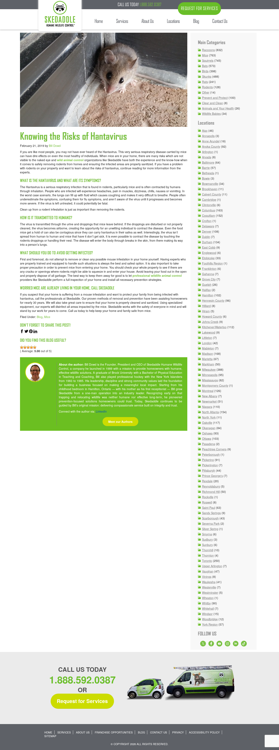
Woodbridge (210, 619)
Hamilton (207, 295)
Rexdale (207, 481)
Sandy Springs (211, 513)
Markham (208, 364)
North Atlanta (210, 412)
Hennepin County (213, 300)
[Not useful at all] (21, 347)
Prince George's (212, 476)
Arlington (207, 152)
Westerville (209, 587)
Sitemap (50, 736)
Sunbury (207, 545)
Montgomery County (215, 385)
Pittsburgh (208, 470)
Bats (205, 66)
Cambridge (209, 200)
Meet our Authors (120, 422)
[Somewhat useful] (25, 347)
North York (209, 417)
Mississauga (210, 380)
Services (64, 732)
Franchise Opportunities (114, 732)
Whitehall (208, 608)
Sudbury (207, 539)
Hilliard (206, 306)
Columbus (208, 210)
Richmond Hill (211, 492)
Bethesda (208, 173)
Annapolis (208, 136)
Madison (207, 354)
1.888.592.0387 (150, 4)
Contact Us (158, 732)
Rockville (207, 497)
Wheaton (208, 598)
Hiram (206, 311)
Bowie (206, 178)
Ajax (205, 130)
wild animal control (70, 160)
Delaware (208, 226)
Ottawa (206, 438)
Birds (205, 71)
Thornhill (207, 550)
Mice (47, 317)
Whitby (206, 603)
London (207, 343)
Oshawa (207, 433)
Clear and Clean (212, 103)
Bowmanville (210, 184)
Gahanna (208, 274)
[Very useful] (34, 347)
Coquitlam (208, 215)
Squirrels (207, 60)
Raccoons (208, 50)
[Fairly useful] (31, 347)
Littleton (207, 338)
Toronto (207, 561)
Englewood (209, 253)
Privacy (178, 732)
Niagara (207, 407)
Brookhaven (210, 189)
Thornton (208, 555)
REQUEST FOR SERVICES (199, 8)
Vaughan (207, 571)
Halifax (206, 290)
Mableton (208, 348)
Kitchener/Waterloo (214, 327)
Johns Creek (210, 322)
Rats (205, 82)
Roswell (207, 502)
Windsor (207, 614)
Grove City (209, 279)
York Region (210, 624)
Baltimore (208, 162)
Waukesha (208, 582)
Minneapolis (210, 375)
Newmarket (209, 401)
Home (48, 732)
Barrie (206, 168)
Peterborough (211, 454)
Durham (207, 242)
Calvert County (211, 194)
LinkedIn (101, 411)
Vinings (206, 577)
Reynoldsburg (211, 486)
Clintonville (209, 205)
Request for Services (82, 701)
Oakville (207, 423)
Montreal (207, 391)
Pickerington (210, 465)
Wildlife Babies (211, 114)
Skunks (206, 76)
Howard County (212, 316)
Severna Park (211, 523)
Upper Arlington (212, 566)
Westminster (210, 592)
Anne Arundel (211, 141)
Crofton (207, 221)
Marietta (207, 359)
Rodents (207, 87)
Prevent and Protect (215, 98)
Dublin (206, 237)
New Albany (209, 396)
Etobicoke (208, 258)
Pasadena (208, 444)
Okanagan (208, 428)
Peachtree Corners (214, 449)
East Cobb (208, 247)
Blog (39, 317)
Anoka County (211, 146)
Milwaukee (209, 369)
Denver (206, 231)
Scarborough (210, 518)
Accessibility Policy (204, 732)
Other (205, 92)
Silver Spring (210, 529)
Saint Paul (208, 508)
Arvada (206, 157)
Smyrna (207, 534)
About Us (83, 732)
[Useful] (28, 347)
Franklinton (209, 269)
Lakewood (208, 332)
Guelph (206, 284)
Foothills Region (212, 263)
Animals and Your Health (218, 108)
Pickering (208, 460)
